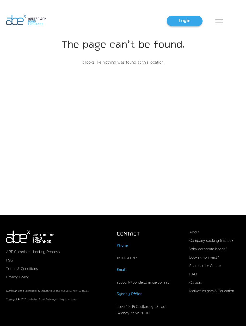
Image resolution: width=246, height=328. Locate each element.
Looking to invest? (204, 257)
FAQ (193, 274)
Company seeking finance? (211, 241)
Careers (195, 283)
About (194, 232)
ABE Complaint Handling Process (33, 252)
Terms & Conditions (22, 269)
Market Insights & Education (211, 291)
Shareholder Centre (205, 266)
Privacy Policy (17, 277)
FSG (9, 260)
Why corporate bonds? (208, 249)
